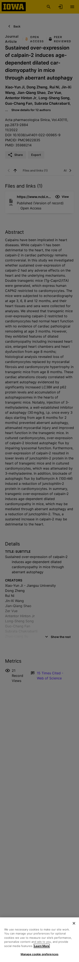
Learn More (41, 946)
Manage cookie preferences (39, 954)
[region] (39, 939)
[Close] (74, 923)
